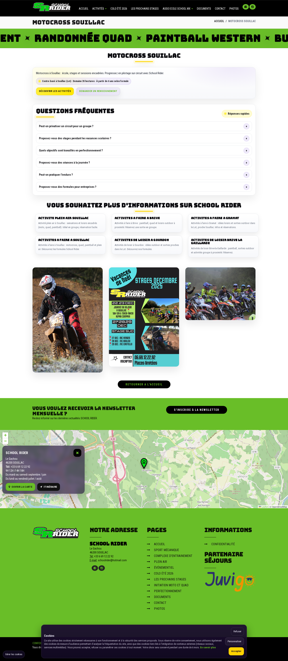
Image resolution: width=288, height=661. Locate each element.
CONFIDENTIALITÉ (223, 544)
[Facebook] (246, 7)
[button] (144, 463)
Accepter (236, 651)
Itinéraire (50, 486)
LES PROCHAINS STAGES (145, 8)
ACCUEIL (83, 8)
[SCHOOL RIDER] (56, 531)
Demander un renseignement (98, 91)
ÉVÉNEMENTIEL (164, 567)
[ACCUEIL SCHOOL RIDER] (52, 6)
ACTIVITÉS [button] (98, 8)
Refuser (237, 631)
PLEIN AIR (160, 562)
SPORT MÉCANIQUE (166, 550)
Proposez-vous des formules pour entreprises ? (67, 186)
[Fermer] (77, 453)
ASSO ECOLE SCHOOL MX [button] (177, 8)
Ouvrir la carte (22, 486)
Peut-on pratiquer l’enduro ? (56, 174)
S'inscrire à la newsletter (196, 409)
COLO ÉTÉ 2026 (118, 8)
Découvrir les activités (55, 91)
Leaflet (264, 506)
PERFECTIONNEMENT (168, 591)
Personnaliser (234, 641)
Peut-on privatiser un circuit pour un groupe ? (66, 126)
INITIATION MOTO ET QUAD (171, 585)
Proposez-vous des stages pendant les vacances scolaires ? (75, 138)
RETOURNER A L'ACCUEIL (144, 384)
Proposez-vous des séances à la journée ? (64, 162)
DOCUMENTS (204, 8)
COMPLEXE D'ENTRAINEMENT (173, 556)
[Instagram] (252, 7)
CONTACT (220, 8)
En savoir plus (208, 647)
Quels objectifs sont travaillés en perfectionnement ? (71, 150)
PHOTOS (234, 8)
